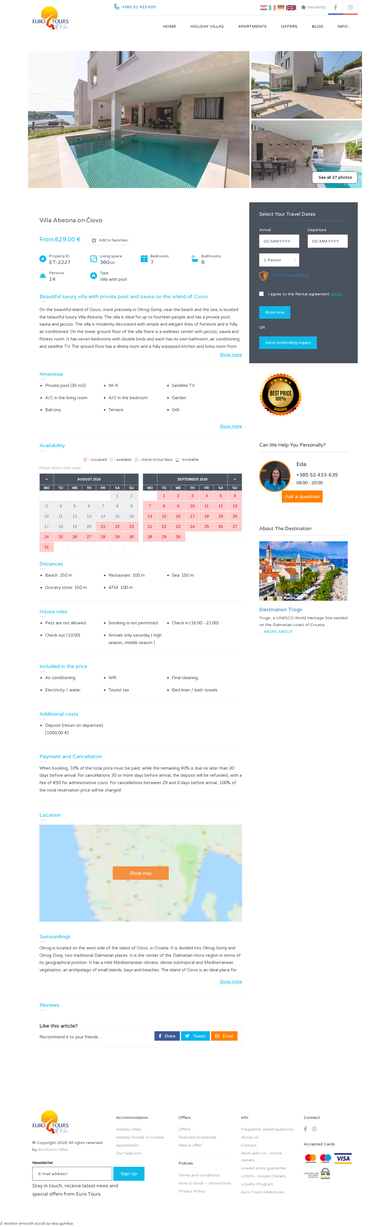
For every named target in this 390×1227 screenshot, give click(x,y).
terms (336, 294)
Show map (141, 873)
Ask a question (302, 496)
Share (169, 1036)
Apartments (252, 26)
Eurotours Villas (53, 1149)
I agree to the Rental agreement (304, 294)
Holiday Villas (207, 26)
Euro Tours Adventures (262, 1192)
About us (249, 1137)
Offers (289, 26)
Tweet (199, 1036)
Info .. (344, 26)
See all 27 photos (335, 177)
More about (278, 631)
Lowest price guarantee (263, 1168)
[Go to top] (374, 1211)
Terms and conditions (199, 1175)
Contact (249, 1145)
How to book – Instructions (204, 1183)
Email (227, 1036)
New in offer (190, 1145)
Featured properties (197, 1137)
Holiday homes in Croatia (140, 1137)
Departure (317, 230)
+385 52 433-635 (317, 475)
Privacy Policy (191, 1191)
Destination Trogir (280, 609)
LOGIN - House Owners (263, 1176)
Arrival (265, 230)
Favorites (316, 7)
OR (262, 327)
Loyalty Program (257, 1184)
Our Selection (129, 1153)
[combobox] (279, 260)
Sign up (129, 1173)
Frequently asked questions (267, 1129)
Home (169, 26)
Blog (317, 26)
